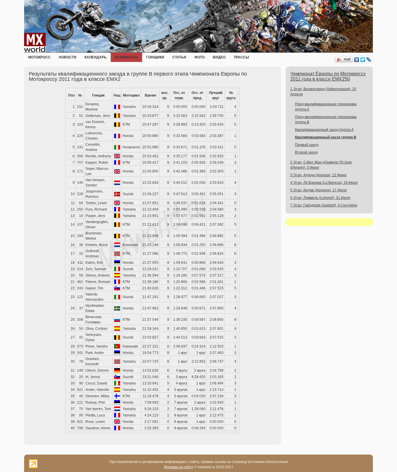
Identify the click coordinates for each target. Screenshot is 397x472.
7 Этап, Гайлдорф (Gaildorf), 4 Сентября (323, 205)
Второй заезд (306, 152)
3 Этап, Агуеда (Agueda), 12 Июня (318, 175)
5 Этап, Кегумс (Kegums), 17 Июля (318, 190)
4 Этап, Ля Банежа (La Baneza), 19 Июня (324, 183)
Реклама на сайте (178, 467)
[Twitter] (363, 59)
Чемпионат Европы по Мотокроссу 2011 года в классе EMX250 (328, 76)
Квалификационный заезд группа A (324, 130)
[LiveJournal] (369, 59)
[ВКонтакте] (357, 59)
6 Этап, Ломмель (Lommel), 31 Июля (320, 198)
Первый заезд (307, 145)
